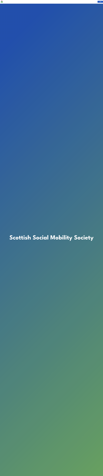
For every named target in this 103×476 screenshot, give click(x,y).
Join (100, 1)
